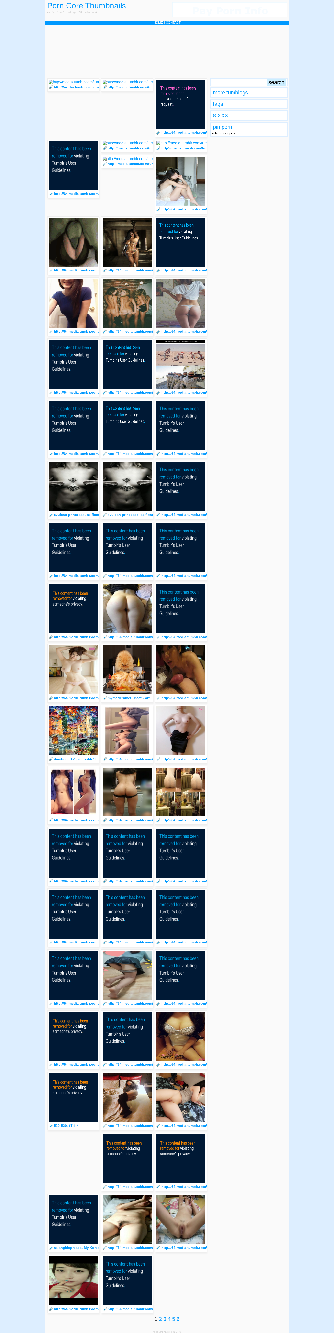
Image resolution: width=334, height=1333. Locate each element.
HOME (158, 22)
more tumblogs (230, 92)
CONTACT (173, 22)
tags (218, 104)
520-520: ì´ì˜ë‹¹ (66, 1125)
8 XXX (220, 115)
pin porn (222, 127)
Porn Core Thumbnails (86, 5)
